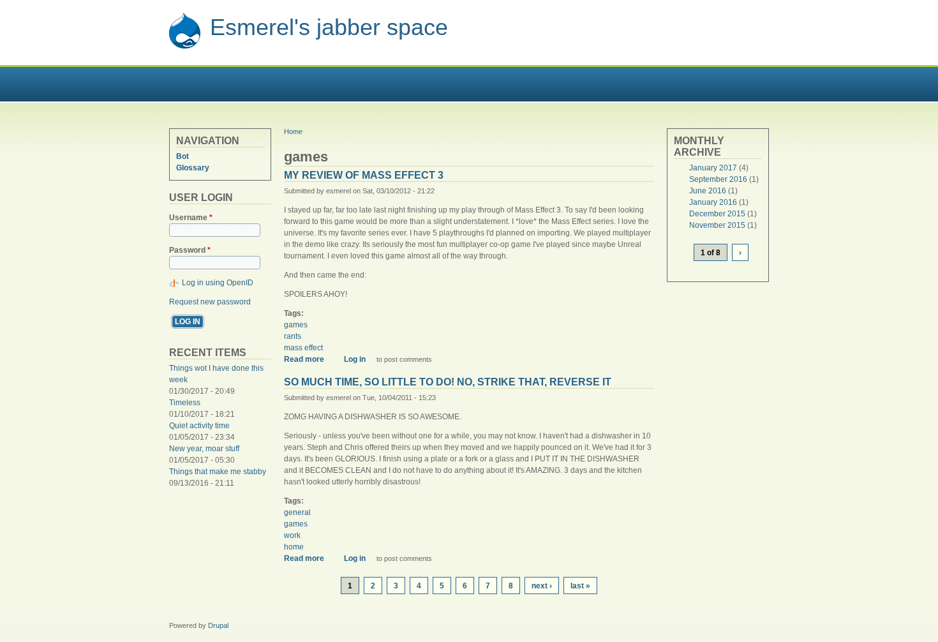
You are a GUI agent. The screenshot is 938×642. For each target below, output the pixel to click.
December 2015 (717, 213)
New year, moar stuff (204, 448)
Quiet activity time (199, 425)
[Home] (184, 46)
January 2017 (713, 167)
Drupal (218, 625)
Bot (182, 156)
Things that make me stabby (217, 471)
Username (190, 217)
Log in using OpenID (217, 282)
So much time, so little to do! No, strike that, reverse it (447, 382)
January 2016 (713, 202)
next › (542, 585)
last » (580, 585)
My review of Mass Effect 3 (363, 175)
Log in (355, 359)
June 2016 (707, 190)
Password (190, 250)
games (296, 324)
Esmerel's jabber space (329, 27)
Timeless (184, 402)
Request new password (210, 301)
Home (293, 131)
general (297, 512)
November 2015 (717, 225)
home (294, 546)
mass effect (303, 347)
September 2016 (718, 179)
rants (292, 336)
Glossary (192, 167)
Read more (308, 359)
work (292, 535)
